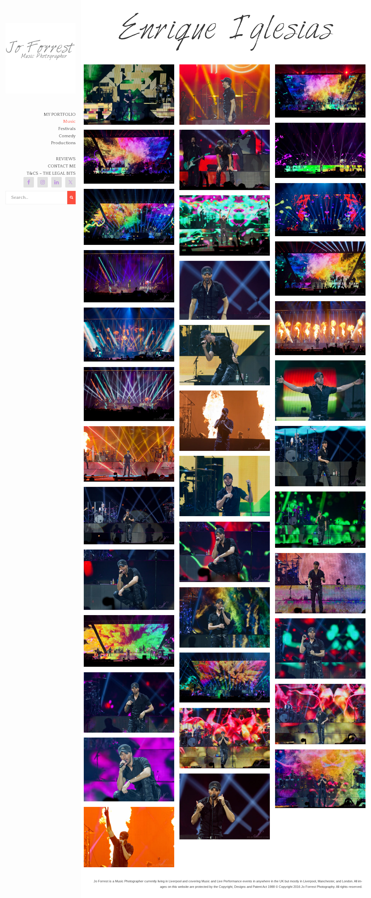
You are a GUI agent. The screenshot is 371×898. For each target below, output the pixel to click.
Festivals (67, 128)
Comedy (67, 135)
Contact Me (62, 166)
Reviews (66, 158)
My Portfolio (60, 114)
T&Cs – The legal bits (51, 173)
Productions (63, 142)
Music (69, 121)
